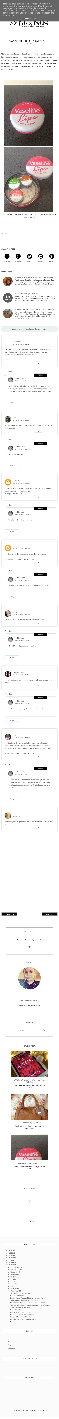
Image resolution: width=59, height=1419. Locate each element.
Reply (38, 363)
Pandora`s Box (18, 672)
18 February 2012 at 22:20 (21, 614)
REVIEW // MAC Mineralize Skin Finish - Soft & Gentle (34, 277)
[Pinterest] (41, 939)
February (14, 1291)
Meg (14, 735)
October (14, 1272)
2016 (11, 1255)
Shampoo (11, 1348)
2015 (11, 1258)
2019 (11, 1251)
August (14, 1277)
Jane (14, 417)
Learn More (25, 19)
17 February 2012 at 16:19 (21, 344)
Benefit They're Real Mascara (22, 1315)
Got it (37, 19)
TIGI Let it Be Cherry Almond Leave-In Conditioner (30, 1305)
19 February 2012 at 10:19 (23, 774)
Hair (9, 1341)
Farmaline (12, 1338)
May (13, 1284)
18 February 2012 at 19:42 (21, 548)
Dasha (15, 814)
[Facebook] (18, 939)
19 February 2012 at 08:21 (23, 449)
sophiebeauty (20, 378)
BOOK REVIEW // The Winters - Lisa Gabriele (29, 1081)
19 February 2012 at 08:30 (23, 640)
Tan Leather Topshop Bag (29, 1123)
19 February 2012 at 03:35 (21, 674)
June (13, 1281)
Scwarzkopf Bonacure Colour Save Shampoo (27, 1303)
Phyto (10, 1345)
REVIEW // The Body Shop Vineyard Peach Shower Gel (34, 309)
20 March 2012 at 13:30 (20, 816)
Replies (9, 371)
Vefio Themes (41, 1410)
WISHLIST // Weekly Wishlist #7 (26, 294)
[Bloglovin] (29, 947)
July (12, 1279)
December (15, 1267)
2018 (11, 1253)
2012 (11, 1265)
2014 (11, 1260)
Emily (15, 612)
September (15, 1274)
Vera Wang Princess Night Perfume (24, 1300)
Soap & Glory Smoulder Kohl (21, 1317)
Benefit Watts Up (17, 1296)
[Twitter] (25, 939)
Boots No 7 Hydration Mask (21, 1310)
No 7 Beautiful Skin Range (20, 1312)
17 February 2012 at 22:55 (21, 420)
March (13, 1288)
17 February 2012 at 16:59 (23, 381)
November (15, 1270)
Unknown (16, 480)
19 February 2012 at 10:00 (21, 737)
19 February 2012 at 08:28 (23, 580)
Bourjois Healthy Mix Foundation (23, 1319)
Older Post (49, 914)
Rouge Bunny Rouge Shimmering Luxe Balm (27, 1298)
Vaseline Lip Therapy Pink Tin (29, 1163)
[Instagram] (33, 939)
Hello (12, 1322)
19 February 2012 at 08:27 (23, 514)
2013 (11, 1262)
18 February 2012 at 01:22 (21, 483)
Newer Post (10, 914)
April (13, 1286)
